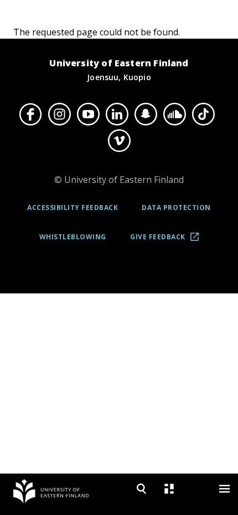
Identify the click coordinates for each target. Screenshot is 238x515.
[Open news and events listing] (169, 489)
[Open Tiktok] (203, 114)
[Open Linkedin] (117, 114)
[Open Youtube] (88, 114)
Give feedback (168, 240)
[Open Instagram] (59, 114)
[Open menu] (224, 489)
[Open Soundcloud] (174, 114)
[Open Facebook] (30, 114)
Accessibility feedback (72, 207)
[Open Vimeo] (119, 141)
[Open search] (141, 489)
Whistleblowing (72, 236)
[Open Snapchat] (145, 114)
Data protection (176, 207)
